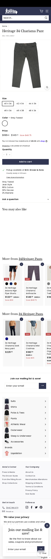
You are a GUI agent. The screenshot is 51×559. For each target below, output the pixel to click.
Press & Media (8, 472)
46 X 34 (8, 110)
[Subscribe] (42, 386)
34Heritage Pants (30, 259)
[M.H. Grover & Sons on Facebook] (31, 507)
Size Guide (30, 494)
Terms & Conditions (34, 486)
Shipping (6, 146)
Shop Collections (9, 483)
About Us (29, 472)
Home (4, 26)
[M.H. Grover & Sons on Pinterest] (41, 507)
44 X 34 (32, 103)
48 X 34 (32, 110)
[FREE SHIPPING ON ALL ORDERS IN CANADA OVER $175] (25, 3)
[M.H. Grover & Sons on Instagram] (27, 507)
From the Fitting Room (11, 479)
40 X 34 (8, 103)
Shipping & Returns (34, 483)
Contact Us (30, 476)
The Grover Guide (10, 476)
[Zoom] (47, 87)
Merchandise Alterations (36, 479)
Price (5, 130)
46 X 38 (20, 110)
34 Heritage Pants (31, 314)
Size (4, 98)
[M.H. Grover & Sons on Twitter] (36, 507)
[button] (46, 557)
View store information (15, 177)
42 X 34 (20, 103)
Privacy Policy (32, 490)
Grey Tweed (4, 123)
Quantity (7, 149)
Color (12, 117)
